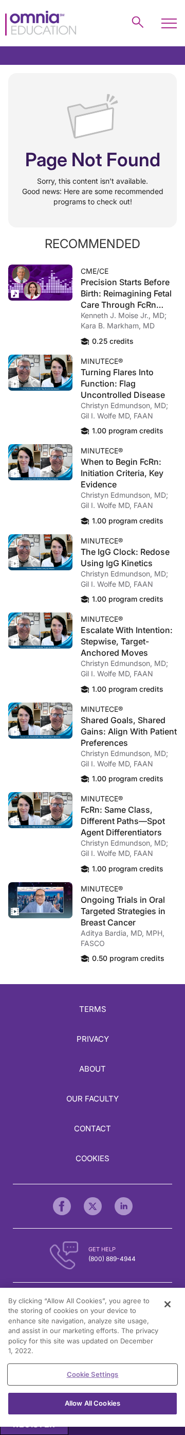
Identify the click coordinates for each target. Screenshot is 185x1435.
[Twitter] (93, 1206)
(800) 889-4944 (112, 1259)
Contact (92, 1128)
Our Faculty (92, 1099)
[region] (92, 1357)
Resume (40, 283)
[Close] (167, 1304)
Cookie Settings (93, 1374)
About (92, 1069)
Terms (92, 1009)
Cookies (92, 1158)
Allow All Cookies (92, 1403)
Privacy (93, 1039)
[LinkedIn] (124, 1206)
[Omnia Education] (40, 23)
